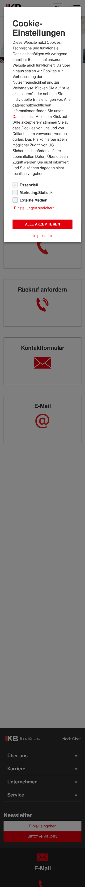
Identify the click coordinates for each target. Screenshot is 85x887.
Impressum (42, 235)
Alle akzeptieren (42, 224)
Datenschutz (23, 116)
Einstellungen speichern (34, 208)
